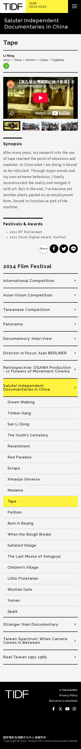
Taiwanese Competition (26, 309)
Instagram (74, 709)
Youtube (67, 709)
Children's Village (23, 567)
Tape (12, 501)
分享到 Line (73, 248)
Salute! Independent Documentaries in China (26, 387)
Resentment (19, 446)
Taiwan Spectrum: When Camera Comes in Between (35, 641)
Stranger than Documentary (30, 624)
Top (73, 726)
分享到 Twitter (63, 248)
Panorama (13, 324)
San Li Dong (18, 424)
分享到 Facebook (54, 248)
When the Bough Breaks (29, 534)
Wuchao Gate (20, 589)
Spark (13, 611)
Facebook (53, 709)
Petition (15, 512)
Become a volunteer (63, 700)
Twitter (60, 709)
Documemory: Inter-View (27, 338)
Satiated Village (22, 545)
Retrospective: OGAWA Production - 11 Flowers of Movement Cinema (37, 369)
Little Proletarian (23, 578)
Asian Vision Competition (27, 295)
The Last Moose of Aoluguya (34, 556)
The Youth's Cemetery (28, 435)
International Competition (28, 280)
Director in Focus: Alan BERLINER (35, 353)
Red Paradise (20, 457)
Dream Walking (21, 402)
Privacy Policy (68, 695)
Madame (15, 490)
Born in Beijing (20, 523)
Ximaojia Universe (24, 479)
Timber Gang (19, 413)
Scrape (14, 468)
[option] (40, 98)
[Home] (13, 6)
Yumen (14, 600)
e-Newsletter (68, 690)
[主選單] (74, 6)
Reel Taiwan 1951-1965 (25, 657)
